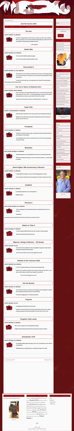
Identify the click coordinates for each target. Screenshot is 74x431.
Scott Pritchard (7, 26)
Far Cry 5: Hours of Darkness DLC (28, 87)
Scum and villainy (60, 159)
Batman (40, 400)
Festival (40, 402)
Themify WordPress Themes (41, 428)
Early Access (36, 402)
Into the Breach (28, 283)
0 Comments (24, 26)
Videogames (12, 17)
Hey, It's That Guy (39, 406)
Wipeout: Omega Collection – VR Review (28, 242)
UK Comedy (37, 416)
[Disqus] (28, 377)
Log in (51, 398)
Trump (34, 416)
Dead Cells (28, 107)
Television (27, 17)
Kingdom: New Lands (28, 319)
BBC (41, 400)
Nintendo (34, 410)
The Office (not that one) (61, 98)
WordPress (34, 428)
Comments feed (52, 402)
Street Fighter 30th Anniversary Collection (28, 167)
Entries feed (52, 400)
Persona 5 (28, 203)
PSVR (34, 412)
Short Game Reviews (61, 152)
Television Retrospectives (61, 141)
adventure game (34, 398)
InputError (36, 427)
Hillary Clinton (44, 406)
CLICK (60, 35)
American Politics (43, 398)
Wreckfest (28, 148)
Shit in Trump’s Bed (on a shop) (62, 90)
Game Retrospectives (61, 149)
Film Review (33, 404)
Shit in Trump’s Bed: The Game (62, 101)
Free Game (39, 404)
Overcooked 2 (28, 67)
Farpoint (28, 299)
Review (37, 412)
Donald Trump (31, 402)
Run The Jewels (41, 412)
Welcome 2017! (48, 360)
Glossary (56, 17)
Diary (28, 402)
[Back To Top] (37, 423)
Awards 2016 (33, 400)
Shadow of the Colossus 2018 (28, 261)
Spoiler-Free (40, 414)
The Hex (28, 31)
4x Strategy (28, 398)
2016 (30, 398)
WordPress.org (52, 403)
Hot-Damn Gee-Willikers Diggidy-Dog (34, 408)
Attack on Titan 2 (28, 225)
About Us (48, 17)
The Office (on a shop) (60, 96)
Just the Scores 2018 (28, 24)
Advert (39, 398)
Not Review (43, 410)
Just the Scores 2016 (60, 49)
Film (20, 17)
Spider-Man (28, 49)
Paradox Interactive (29, 412)
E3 (33, 402)
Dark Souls (43, 400)
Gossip (34, 406)
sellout (45, 412)
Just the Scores (16, 26)
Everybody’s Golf (28, 337)
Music (34, 17)
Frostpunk (28, 126)
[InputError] (37, 8)
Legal (62, 17)
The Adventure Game (60, 104)
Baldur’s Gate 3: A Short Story (62, 83)
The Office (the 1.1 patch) (61, 93)
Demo (46, 400)
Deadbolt (28, 185)
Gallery (32, 406)
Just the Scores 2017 (10, 360)
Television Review (60, 143)
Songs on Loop (60, 135)
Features (40, 17)
